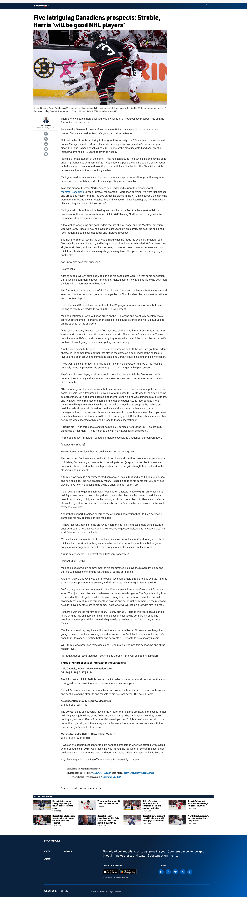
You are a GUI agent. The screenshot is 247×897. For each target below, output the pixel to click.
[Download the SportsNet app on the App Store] (110, 871)
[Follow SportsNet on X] (161, 871)
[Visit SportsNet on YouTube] (168, 871)
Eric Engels (46, 125)
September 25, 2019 (111, 777)
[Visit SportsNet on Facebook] (175, 871)
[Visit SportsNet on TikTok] (189, 872)
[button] (206, 5)
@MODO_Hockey (101, 772)
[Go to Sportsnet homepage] (42, 6)
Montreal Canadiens (72, 191)
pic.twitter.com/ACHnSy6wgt (139, 772)
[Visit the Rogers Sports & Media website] (56, 891)
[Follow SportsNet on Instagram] (182, 871)
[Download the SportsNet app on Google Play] (128, 871)
